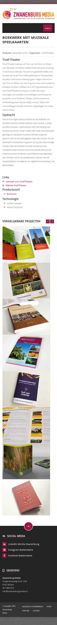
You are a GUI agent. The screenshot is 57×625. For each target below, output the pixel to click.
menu (48, 28)
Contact (36, 611)
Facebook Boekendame (20, 555)
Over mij (25, 611)
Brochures (11, 193)
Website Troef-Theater (15, 185)
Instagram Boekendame (20, 549)
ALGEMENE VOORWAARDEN (32, 606)
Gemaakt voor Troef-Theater (18, 181)
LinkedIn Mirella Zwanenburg (23, 544)
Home (49, 606)
